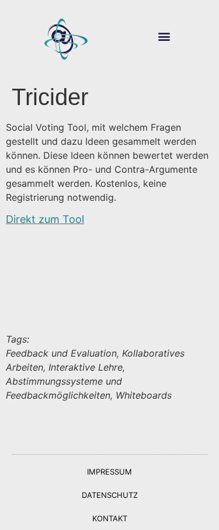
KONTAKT (109, 518)
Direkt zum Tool (45, 219)
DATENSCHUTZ (110, 495)
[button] (164, 36)
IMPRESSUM (109, 471)
